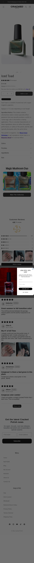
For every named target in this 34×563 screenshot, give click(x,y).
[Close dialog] (32, 269)
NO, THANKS (25, 292)
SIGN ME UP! (25, 288)
